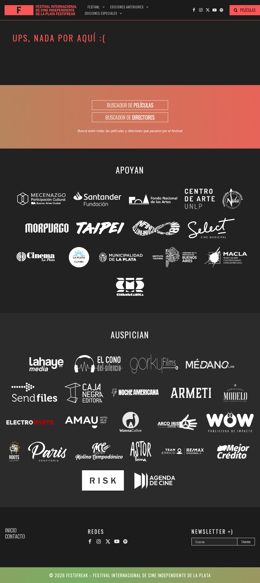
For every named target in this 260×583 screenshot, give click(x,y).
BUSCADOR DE (130, 105)
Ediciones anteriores (126, 7)
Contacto (15, 536)
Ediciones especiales (101, 13)
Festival (94, 7)
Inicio (11, 530)
